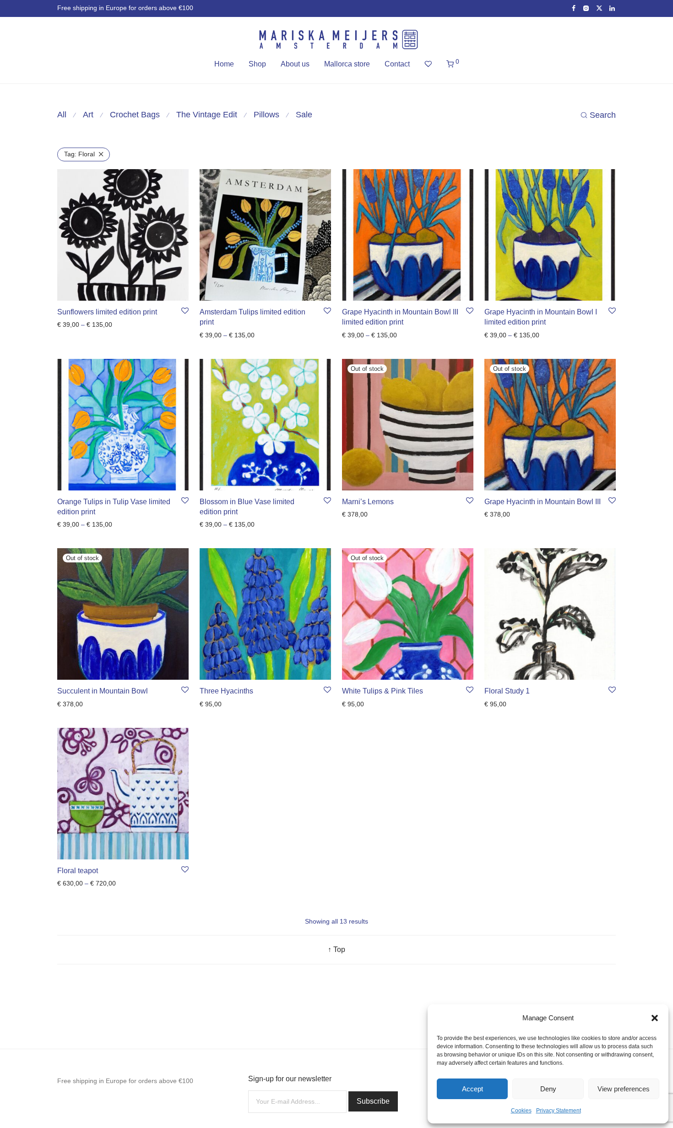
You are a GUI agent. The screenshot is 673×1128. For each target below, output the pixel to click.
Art (88, 114)
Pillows (266, 114)
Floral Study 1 (507, 691)
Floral (79, 154)
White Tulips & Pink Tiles (382, 691)
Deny (548, 1089)
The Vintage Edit (206, 114)
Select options (74, 324)
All (61, 114)
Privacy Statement (558, 1110)
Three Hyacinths (226, 691)
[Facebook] (573, 7)
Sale (304, 114)
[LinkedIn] (612, 7)
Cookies (521, 1110)
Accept (472, 1089)
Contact (397, 64)
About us (295, 64)
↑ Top (336, 949)
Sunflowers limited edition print (107, 312)
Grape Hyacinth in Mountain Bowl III (542, 502)
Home (224, 64)
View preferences (623, 1089)
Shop (257, 64)
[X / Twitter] (599, 7)
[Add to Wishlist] (185, 311)
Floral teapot (77, 871)
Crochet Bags (135, 114)
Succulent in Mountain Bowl (102, 691)
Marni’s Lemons (368, 502)
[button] (654, 1018)
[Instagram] (585, 7)
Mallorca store (347, 64)
